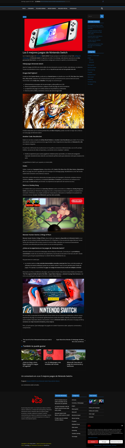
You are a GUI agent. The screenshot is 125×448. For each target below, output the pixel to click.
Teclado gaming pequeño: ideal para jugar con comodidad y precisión (95, 45)
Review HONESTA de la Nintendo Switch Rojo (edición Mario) (43, 381)
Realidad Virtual (62, 8)
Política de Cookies (98, 445)
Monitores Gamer (92, 67)
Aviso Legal (114, 445)
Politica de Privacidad (94, 407)
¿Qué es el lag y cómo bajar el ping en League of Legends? (30, 364)
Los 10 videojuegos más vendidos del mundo (53, 363)
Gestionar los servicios (93, 437)
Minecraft (91, 62)
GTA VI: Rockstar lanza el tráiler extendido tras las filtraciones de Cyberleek (96, 27)
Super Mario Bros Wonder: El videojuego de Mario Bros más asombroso (70, 340)
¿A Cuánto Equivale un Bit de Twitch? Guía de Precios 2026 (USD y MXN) (95, 32)
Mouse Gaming (52, 8)
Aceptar (93, 441)
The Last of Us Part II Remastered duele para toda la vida (37, 340)
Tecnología (90, 84)
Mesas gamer (91, 65)
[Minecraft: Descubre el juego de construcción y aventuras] (76, 350)
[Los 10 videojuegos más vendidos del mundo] (53, 350)
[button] (122, 425)
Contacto (91, 417)
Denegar (104, 441)
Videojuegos (73, 8)
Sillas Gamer (91, 77)
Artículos (91, 60)
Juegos (24, 16)
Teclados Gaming (41, 8)
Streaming (31, 8)
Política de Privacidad (107, 445)
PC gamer (90, 72)
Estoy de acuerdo (53, 299)
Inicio (24, 8)
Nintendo (39, 56)
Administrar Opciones (116, 441)
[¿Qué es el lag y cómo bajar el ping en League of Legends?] (31, 350)
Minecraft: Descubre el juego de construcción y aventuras (75, 364)
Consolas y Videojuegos (93, 55)
